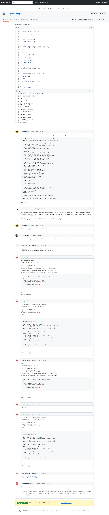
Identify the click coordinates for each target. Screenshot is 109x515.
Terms (33, 510)
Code (6, 19)
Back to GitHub (44, 2)
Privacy (37, 510)
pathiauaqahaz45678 (27, 483)
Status (47, 510)
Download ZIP (102, 19)
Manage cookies (68, 510)
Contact (61, 510)
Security (42, 510)
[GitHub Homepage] (20, 511)
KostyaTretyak (25, 235)
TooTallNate (10, 14)
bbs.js (18, 14)
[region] (54, 59)
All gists (37, 2)
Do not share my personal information (81, 510)
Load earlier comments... (57, 127)
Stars (25, 19)
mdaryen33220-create (28, 245)
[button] (93, 20)
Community (52, 510)
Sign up (104, 2)
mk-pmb (24, 209)
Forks (35, 19)
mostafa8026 (25, 131)
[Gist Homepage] (5, 3)
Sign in (98, 2)
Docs (57, 510)
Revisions (15, 19)
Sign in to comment (66, 502)
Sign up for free (22, 503)
